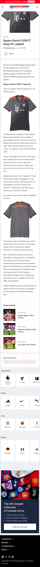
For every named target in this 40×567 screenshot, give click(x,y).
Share (11, 54)
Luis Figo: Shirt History (27, 345)
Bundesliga (16, 362)
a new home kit (22, 76)
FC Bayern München (28, 362)
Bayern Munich (25, 65)
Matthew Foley (10, 48)
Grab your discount (20, 527)
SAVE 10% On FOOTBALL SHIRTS (19, 2)
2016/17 (5, 37)
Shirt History (22, 312)
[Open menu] (2, 7)
